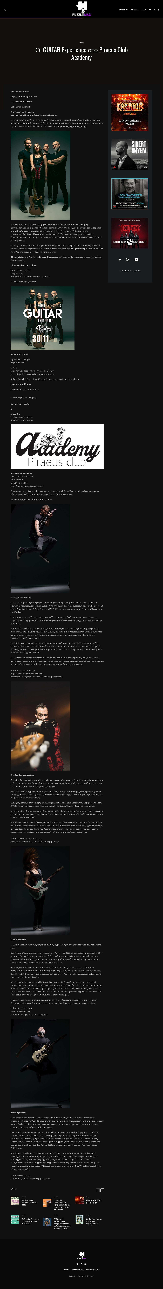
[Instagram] (154, 9)
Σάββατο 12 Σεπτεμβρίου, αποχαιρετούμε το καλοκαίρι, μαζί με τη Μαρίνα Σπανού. (62, 1223)
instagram (26, 676)
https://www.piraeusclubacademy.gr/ (27, 486)
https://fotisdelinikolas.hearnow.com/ (27, 673)
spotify (56, 841)
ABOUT (66, 1270)
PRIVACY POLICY (92, 1270)
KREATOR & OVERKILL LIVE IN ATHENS (93, 1201)
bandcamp (15, 676)
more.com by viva (31, 389)
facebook (37, 676)
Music (81, 43)
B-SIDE (143, 10)
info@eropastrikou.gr (64, 494)
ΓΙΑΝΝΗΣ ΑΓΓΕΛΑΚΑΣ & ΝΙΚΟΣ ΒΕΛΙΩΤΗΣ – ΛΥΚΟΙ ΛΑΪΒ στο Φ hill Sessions (62, 1204)
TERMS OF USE (77, 1270)
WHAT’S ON (123, 10)
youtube (46, 676)
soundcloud (58, 676)
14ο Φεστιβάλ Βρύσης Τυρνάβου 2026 (29, 1202)
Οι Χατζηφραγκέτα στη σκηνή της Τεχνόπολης (94, 1221)
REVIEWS (134, 10)
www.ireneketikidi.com (20, 1011)
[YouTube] (150, 9)
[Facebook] (158, 9)
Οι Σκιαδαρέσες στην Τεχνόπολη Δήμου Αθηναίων (30, 1221)
